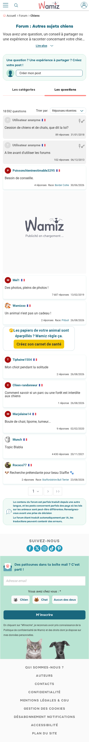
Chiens (35, 15)
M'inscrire (44, 615)
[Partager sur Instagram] (44, 548)
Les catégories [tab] (23, 90)
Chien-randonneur (25, 385)
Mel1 (16, 280)
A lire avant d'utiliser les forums (27, 152)
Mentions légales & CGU (44, 700)
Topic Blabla (14, 447)
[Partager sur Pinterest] (59, 548)
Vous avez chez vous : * (44, 591)
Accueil (11, 15)
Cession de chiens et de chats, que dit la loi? (37, 127)
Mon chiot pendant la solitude (26, 367)
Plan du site (44, 733)
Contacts (44, 684)
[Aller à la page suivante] (48, 491)
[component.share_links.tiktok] (52, 548)
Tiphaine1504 (22, 360)
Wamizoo (19, 306)
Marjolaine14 (22, 414)
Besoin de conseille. (19, 178)
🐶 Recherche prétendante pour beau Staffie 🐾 (39, 472)
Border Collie (62, 185)
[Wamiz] (51, 5)
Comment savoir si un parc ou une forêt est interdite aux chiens (42, 394)
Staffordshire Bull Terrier (55, 479)
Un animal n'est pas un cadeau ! (28, 313)
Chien (24, 600)
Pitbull (65, 320)
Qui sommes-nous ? (44, 667)
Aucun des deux (65, 600)
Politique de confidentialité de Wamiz (24, 630)
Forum (23, 15)
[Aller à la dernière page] (57, 491)
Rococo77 (20, 465)
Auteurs (44, 676)
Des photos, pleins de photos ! (26, 287)
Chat (44, 600)
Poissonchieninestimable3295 (34, 170)
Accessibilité (44, 725)
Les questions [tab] (65, 90)
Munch (17, 439)
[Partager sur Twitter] (37, 548)
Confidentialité (44, 692)
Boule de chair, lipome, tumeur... (28, 421)
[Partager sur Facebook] (29, 548)
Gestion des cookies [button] (44, 709)
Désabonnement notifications (44, 717)
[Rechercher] (16, 5)
